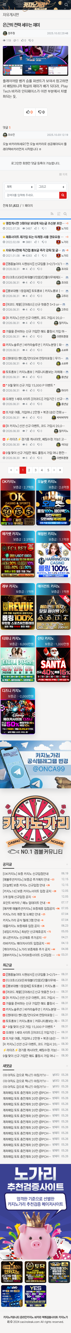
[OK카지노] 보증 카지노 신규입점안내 (25, 874)
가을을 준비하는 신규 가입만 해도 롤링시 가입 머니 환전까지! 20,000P (32, 1003)
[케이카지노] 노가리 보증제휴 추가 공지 (26, 949)
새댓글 (7, 1066)
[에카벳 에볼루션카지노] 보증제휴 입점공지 (29, 908)
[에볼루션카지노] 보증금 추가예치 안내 (26, 879)
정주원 (11, 33)
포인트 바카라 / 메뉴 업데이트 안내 (24, 903)
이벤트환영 (62, 336)
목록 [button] (64, 174)
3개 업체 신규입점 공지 (17, 897)
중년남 (64, 377)
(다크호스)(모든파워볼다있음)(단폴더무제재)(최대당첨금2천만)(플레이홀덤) (32, 980)
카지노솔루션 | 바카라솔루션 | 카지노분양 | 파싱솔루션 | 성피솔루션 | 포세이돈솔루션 (32, 1009)
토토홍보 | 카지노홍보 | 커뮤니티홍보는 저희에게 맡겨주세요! (32, 1021)
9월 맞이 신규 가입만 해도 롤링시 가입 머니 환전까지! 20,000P (31, 1056)
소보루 (64, 350)
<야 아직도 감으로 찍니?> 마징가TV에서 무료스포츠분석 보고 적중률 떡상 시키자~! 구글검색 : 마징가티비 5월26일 (27, 1075)
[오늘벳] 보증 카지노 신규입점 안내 (24, 885)
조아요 (64, 269)
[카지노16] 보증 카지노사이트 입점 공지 (27, 891)
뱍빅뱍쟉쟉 (62, 417)
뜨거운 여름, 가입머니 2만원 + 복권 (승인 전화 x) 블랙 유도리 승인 (32, 1038)
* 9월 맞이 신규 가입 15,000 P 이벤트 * (30, 1027)
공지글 (7, 864)
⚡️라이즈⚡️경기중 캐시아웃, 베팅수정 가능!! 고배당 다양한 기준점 (31, 1050)
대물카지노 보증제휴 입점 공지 (21, 926)
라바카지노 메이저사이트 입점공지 (23, 943)
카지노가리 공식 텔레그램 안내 (21, 920)
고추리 (64, 296)
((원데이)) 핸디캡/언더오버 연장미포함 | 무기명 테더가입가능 (32, 1015)
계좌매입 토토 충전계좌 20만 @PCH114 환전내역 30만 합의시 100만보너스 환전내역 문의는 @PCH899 (27, 1093)
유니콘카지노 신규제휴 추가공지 (22, 937)
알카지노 (63, 323)
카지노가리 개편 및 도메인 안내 (21, 914)
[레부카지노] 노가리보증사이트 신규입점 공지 (29, 955)
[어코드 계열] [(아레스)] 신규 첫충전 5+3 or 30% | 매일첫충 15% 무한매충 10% (32, 992)
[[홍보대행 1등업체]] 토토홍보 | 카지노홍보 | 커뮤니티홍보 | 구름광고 (32, 986)
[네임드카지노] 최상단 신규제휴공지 (24, 931)
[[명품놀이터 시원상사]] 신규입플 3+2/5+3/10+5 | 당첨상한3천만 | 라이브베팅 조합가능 (32, 974)
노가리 (64, 228)
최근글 (7, 965)
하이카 (64, 390)
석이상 (64, 444)
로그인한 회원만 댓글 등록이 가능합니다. (35, 163)
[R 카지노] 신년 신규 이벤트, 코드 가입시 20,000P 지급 (32, 997)
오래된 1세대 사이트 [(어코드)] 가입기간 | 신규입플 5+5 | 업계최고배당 (32, 1032)
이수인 (11, 134)
